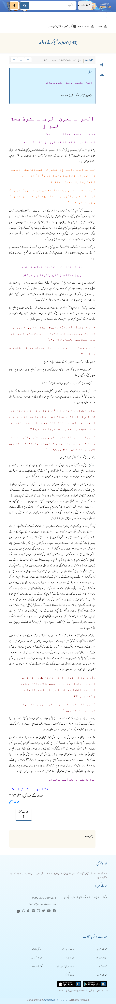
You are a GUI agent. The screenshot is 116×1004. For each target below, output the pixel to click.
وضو (79, 27)
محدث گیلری (70, 975)
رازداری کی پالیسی (71, 991)
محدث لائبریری (68, 949)
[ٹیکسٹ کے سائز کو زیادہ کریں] (14, 59)
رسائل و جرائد (37, 949)
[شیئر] (102, 65)
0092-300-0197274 (44, 898)
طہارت (86, 27)
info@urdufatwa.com (42, 904)
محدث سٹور (102, 966)
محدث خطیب (101, 975)
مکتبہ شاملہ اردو (37, 966)
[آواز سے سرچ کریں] (14, 5)
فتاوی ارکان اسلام (55, 27)
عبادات (99, 27)
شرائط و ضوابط (82, 991)
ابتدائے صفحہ (23, 812)
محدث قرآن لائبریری (66, 966)
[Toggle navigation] (103, 15)
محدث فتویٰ (14, 802)
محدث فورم (70, 958)
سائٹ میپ (60, 991)
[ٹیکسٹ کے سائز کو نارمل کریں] (21, 59)
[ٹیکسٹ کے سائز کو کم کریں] (28, 59)
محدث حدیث (101, 958)
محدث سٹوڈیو (102, 949)
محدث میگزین (36, 958)
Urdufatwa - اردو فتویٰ (56, 1000)
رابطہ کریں (92, 991)
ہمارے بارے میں (102, 991)
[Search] (24, 5)
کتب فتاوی (68, 27)
